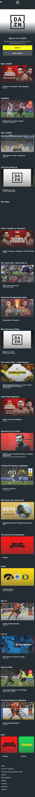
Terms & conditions (7, 769)
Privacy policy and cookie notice (12, 772)
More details (17, 53)
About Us (4, 786)
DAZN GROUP (6, 778)
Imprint (3, 775)
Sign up (17, 48)
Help (3, 766)
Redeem (4, 783)
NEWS (3, 781)
